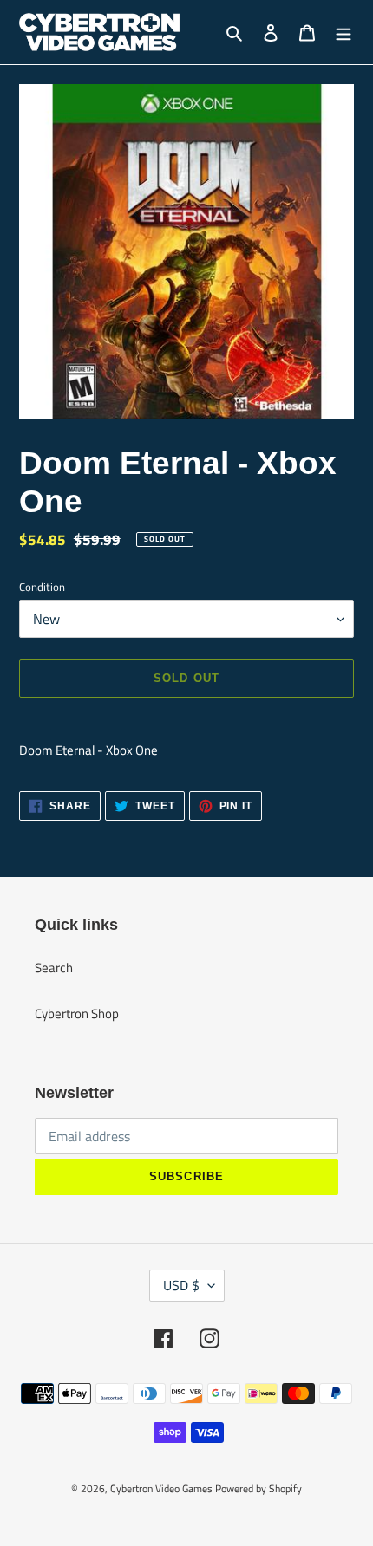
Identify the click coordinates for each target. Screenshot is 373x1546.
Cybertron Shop (77, 1013)
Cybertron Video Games (161, 1488)
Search (54, 968)
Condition (42, 587)
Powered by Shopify (258, 1488)
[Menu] (343, 32)
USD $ (181, 1285)
